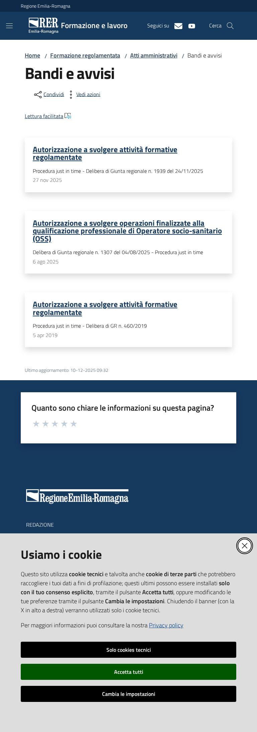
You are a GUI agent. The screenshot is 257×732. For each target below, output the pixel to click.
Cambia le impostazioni (128, 694)
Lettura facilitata (44, 116)
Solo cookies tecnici (128, 650)
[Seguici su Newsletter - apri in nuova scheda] (175, 25)
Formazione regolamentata (85, 55)
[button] (230, 26)
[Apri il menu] (9, 26)
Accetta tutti (128, 672)
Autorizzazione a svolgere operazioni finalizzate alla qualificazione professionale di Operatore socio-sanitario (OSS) (127, 230)
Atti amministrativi (153, 55)
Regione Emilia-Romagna (45, 5)
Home (32, 55)
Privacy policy (166, 625)
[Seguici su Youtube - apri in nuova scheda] (189, 25)
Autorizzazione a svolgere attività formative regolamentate (105, 153)
